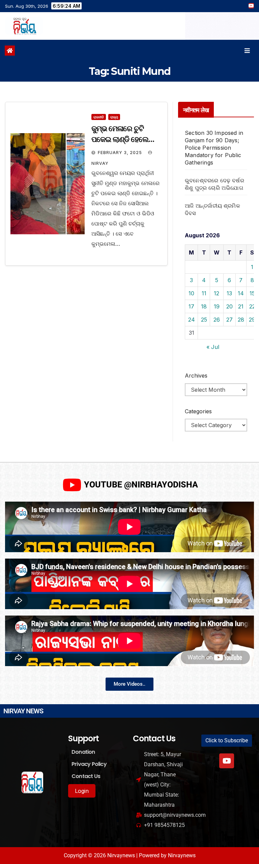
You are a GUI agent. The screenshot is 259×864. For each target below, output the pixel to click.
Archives (196, 375)
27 (229, 319)
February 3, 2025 (120, 152)
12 (216, 293)
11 (204, 293)
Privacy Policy (89, 764)
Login (82, 790)
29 (252, 319)
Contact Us (85, 776)
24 (191, 319)
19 (217, 306)
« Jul (212, 347)
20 (229, 306)
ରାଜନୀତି (98, 117)
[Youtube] (226, 760)
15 (252, 293)
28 (241, 319)
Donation (83, 752)
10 (191, 293)
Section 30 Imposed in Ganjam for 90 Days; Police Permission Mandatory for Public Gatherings (214, 147)
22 (252, 306)
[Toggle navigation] (247, 51)
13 (229, 293)
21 (240, 306)
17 (191, 306)
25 (204, 319)
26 (216, 319)
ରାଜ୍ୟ (114, 117)
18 (204, 306)
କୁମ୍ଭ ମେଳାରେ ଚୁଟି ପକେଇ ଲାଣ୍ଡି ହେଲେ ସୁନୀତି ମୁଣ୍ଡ (119, 139)
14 (241, 293)
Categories (198, 411)
